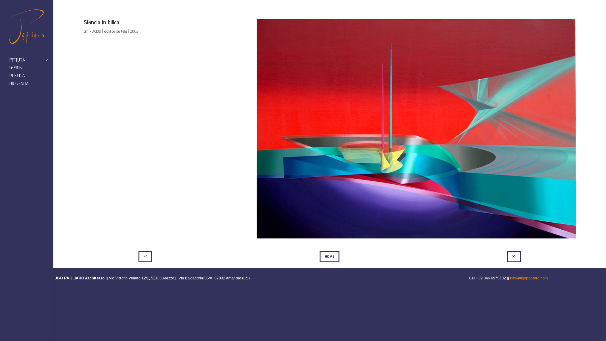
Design (15, 68)
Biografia (19, 84)
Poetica (17, 76)
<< (145, 256)
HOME (329, 256)
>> (514, 256)
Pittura (17, 60)
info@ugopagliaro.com (529, 278)
